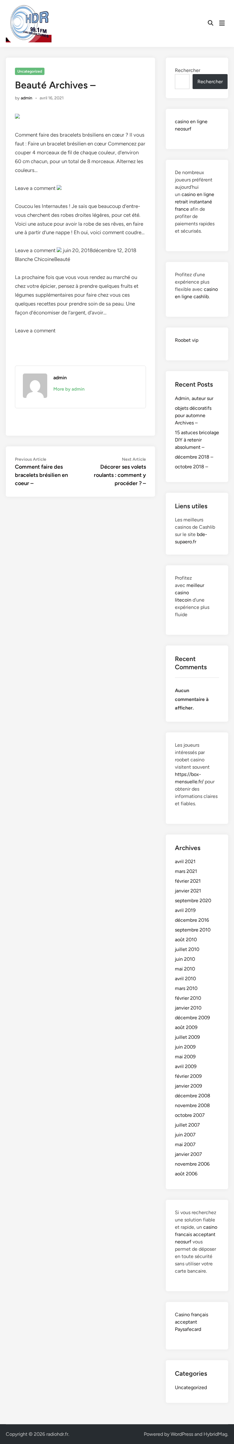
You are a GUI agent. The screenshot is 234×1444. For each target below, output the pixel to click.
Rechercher (187, 70)
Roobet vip (186, 340)
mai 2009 (185, 1057)
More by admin (68, 389)
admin (26, 98)
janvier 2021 (188, 891)
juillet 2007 (187, 1125)
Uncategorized (29, 71)
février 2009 (188, 1076)
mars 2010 (186, 988)
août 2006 (186, 1174)
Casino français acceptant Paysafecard (191, 1322)
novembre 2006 (192, 1164)
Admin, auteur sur (194, 398)
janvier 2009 (188, 1086)
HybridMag (215, 1434)
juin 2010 (185, 959)
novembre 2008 (192, 1105)
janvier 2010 (188, 1008)
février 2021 (188, 881)
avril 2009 (186, 1066)
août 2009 (186, 1027)
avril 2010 (185, 978)
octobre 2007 (190, 1115)
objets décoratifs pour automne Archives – (193, 415)
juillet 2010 (187, 949)
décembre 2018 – (194, 457)
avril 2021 (185, 861)
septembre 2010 (193, 930)
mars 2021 (186, 871)
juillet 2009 (187, 1037)
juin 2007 (185, 1135)
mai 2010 (185, 969)
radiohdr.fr (57, 1434)
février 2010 (188, 998)
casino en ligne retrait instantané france (194, 201)
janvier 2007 (188, 1154)
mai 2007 (185, 1144)
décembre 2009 (192, 1017)
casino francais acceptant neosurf (196, 1234)
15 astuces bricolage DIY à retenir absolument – (197, 440)
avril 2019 (185, 910)
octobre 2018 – (191, 467)
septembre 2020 (193, 900)
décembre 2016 (192, 920)
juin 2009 (185, 1047)
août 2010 (186, 939)
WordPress (182, 1434)
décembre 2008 (192, 1096)
